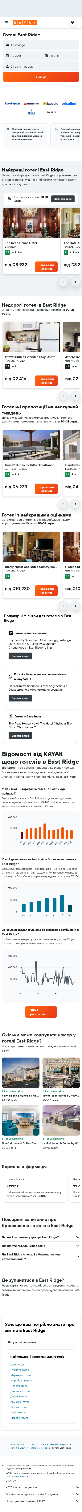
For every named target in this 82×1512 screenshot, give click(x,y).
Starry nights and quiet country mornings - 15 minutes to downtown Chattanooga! (31, 567)
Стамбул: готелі (20, 1370)
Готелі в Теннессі (38, 1447)
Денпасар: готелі (20, 1391)
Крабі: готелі (18, 1412)
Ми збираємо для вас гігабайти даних (32, 1494)
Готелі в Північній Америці (54, 1444)
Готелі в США (18, 1447)
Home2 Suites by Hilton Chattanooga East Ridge (31, 465)
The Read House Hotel (21, 243)
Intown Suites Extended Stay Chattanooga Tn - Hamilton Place (31, 357)
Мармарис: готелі (21, 1375)
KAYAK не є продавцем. (22, 1487)
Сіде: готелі (17, 1364)
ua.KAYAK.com (17, 1444)
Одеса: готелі (18, 1386)
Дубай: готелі (18, 1396)
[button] (6, 22)
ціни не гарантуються (17, 1476)
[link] (20, 656)
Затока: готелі (18, 1407)
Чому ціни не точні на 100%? (25, 1501)
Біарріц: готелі (19, 1418)
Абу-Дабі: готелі (20, 1402)
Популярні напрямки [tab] (22, 1342)
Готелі (32, 1444)
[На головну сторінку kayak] (25, 22)
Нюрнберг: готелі (21, 1380)
